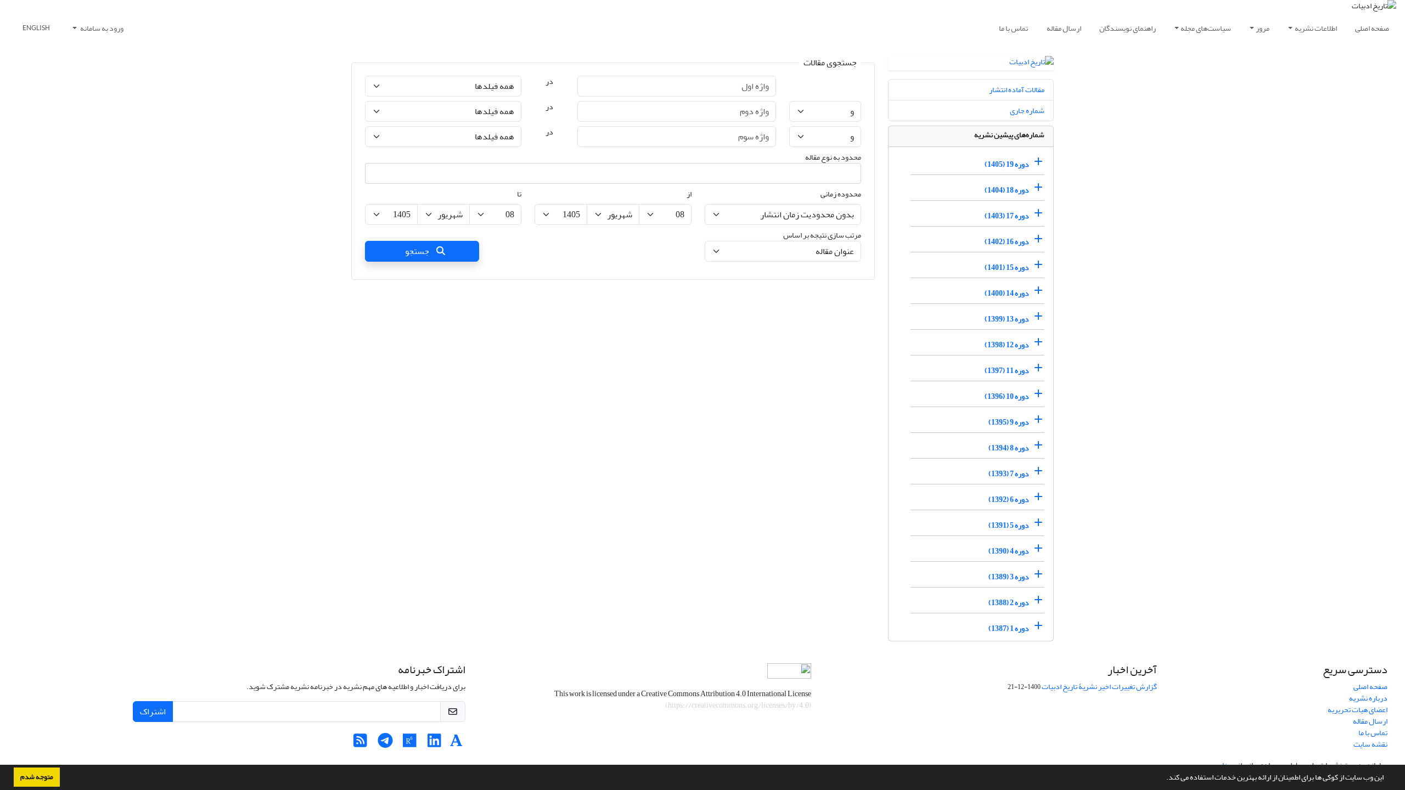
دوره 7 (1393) (1008, 473)
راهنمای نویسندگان (1127, 28)
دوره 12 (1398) (1007, 344)
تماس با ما (1013, 28)
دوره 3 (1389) (1008, 576)
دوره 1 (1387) (1008, 628)
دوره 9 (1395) (1008, 422)
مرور (1262, 28)
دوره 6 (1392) (1008, 499)
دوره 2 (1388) (1008, 602)
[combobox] (613, 173)
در (549, 81)
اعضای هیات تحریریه (1357, 709)
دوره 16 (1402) (1007, 241)
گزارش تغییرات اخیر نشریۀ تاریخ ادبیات (1099, 686)
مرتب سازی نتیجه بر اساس (822, 235)
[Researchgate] (410, 743)
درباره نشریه (1368, 698)
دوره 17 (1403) (1007, 215)
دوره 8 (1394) (1008, 448)
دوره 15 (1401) (1007, 267)
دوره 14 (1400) (1007, 293)
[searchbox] (850, 173)
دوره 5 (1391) (1008, 525)
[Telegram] (385, 743)
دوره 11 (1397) (1007, 370)
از (689, 194)
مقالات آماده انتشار (1016, 89)
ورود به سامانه (101, 28)
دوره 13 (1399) (1007, 319)
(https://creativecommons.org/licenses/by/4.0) (738, 705)
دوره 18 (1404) (1007, 190)
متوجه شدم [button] (36, 776)
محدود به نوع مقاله (833, 157)
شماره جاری (1027, 110)
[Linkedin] (434, 743)
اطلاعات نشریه (1316, 28)
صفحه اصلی (1372, 28)
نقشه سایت (1370, 744)
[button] (1163, 778)
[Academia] (456, 743)
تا (519, 194)
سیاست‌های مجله (1206, 28)
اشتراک (153, 711)
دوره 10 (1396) (1007, 396)
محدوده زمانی (840, 194)
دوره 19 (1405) (1007, 164)
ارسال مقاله (1064, 28)
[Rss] (360, 743)
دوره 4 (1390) (1008, 551)
